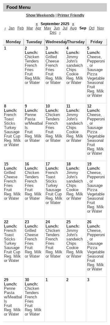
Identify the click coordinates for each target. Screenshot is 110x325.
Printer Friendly (70, 15)
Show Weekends (40, 15)
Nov (100, 28)
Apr (38, 28)
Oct (91, 28)
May (47, 28)
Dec (53, 32)
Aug (73, 28)
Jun (57, 28)
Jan (12, 28)
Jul (65, 28)
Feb (20, 28)
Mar (30, 28)
